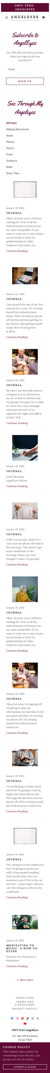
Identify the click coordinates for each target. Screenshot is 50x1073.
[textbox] (25, 68)
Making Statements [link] (17, 129)
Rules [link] (9, 166)
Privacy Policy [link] (25, 1008)
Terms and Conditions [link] (25, 1003)
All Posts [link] (11, 122)
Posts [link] (9, 154)
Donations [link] (25, 997)
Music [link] (9, 135)
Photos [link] (10, 141)
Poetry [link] (10, 148)
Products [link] (11, 160)
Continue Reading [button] (17, 250)
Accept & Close (25, 1067)
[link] (25, 17)
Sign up (25, 81)
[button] (7, 17)
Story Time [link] (12, 173)
